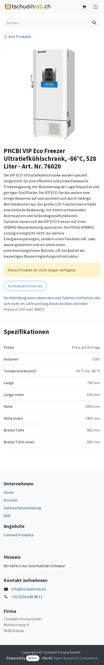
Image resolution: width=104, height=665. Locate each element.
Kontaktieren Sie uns (25, 285)
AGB (7, 515)
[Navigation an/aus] (95, 7)
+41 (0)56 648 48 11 (26, 596)
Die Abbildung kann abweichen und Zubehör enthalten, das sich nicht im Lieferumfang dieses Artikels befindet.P (52, 303)
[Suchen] (94, 23)
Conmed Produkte (19, 534)
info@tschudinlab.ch (28, 589)
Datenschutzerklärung (22, 507)
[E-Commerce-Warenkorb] (84, 7)
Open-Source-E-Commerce (75, 658)
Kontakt (11, 500)
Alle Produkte (19, 36)
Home (9, 492)
